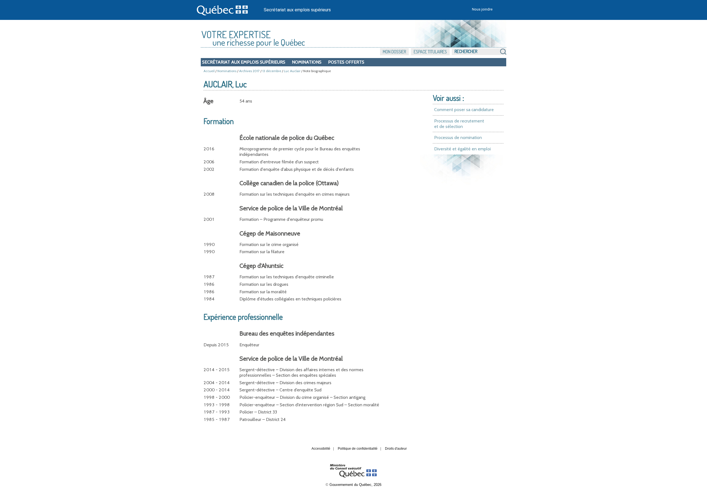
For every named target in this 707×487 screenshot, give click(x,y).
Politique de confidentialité (358, 448)
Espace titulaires (430, 51)
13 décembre (271, 71)
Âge (208, 101)
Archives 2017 (249, 71)
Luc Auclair (292, 71)
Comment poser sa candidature (464, 109)
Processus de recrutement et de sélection (459, 123)
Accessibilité (321, 448)
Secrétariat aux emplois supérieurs (297, 9)
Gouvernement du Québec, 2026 (355, 485)
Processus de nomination (458, 137)
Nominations (306, 62)
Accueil (209, 71)
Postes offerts (346, 62)
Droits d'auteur (396, 448)
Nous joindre (482, 9)
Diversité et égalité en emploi (462, 148)
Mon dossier (394, 51)
